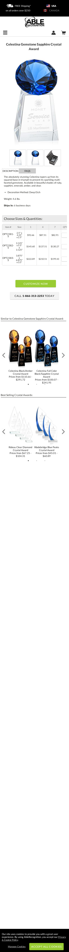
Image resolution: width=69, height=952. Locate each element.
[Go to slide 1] (28, 384)
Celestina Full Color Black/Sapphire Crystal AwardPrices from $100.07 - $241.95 (47, 376)
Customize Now (36, 283)
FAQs (27, 170)
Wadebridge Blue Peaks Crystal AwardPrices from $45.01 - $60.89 (46, 451)
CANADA (53, 10)
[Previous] (3, 355)
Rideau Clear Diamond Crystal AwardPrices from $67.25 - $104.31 (20, 451)
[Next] (63, 355)
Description (10, 170)
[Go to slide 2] (36, 384)
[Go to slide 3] (45, 384)
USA (53, 5)
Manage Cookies (17, 946)
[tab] (10, 170)
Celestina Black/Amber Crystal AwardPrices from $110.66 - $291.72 (20, 375)
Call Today (34, 295)
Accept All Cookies (46, 946)
